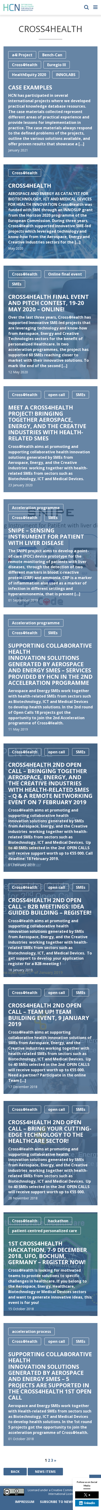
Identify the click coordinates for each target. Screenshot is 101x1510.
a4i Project (22, 54)
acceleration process (31, 1331)
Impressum (24, 1501)
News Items (45, 1471)
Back (15, 1471)
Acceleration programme (36, 507)
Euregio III (56, 64)
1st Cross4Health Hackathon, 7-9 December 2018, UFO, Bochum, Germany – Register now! (47, 1252)
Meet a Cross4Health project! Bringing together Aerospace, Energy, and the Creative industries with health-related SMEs (47, 422)
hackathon (58, 1220)
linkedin (89, 1503)
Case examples (30, 87)
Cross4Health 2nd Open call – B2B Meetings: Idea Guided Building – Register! (49, 906)
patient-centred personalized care (44, 1230)
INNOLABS (65, 74)
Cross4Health (24, 64)
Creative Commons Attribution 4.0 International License (72, 1492)
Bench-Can (52, 54)
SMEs (16, 284)
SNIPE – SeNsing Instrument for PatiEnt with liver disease (46, 536)
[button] (86, 7)
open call (56, 394)
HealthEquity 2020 (29, 74)
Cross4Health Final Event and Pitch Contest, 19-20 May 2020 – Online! (48, 303)
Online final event (65, 274)
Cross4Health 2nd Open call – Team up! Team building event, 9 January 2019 (48, 1014)
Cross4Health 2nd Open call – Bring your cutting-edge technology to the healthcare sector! (49, 1131)
